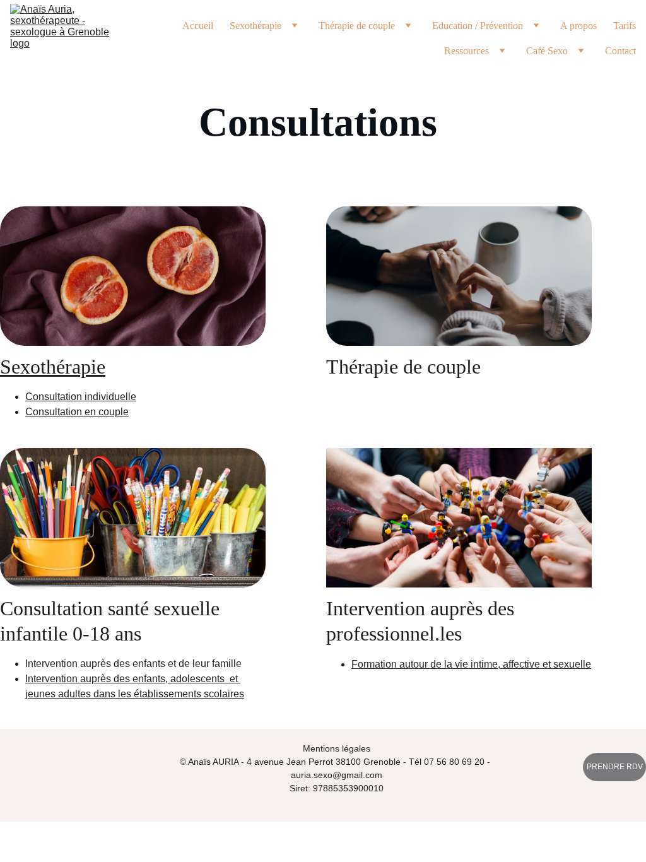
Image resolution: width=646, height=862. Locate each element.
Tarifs (624, 25)
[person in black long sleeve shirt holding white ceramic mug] (459, 276)
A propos (578, 25)
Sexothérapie (52, 366)
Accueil (197, 25)
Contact (620, 50)
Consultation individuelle (80, 396)
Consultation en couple (77, 411)
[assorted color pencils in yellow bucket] (133, 517)
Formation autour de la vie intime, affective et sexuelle (471, 664)
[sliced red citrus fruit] (133, 276)
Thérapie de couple (357, 25)
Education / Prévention (477, 25)
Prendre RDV (615, 766)
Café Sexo (547, 50)
